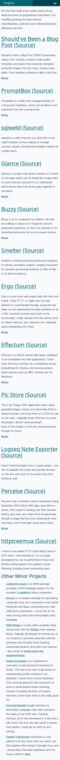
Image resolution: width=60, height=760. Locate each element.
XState (34, 629)
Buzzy (8, 209)
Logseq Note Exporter (29, 449)
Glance (10, 163)
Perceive (12, 491)
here (27, 754)
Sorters (10, 598)
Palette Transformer (18, 736)
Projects (9, 3)
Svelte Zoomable (16, 661)
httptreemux (17, 541)
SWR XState (13, 625)
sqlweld (11, 127)
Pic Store (12, 395)
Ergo (7, 286)
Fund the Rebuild (16, 705)
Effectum (12, 345)
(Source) (24, 45)
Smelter (11, 250)
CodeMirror (24, 592)
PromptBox (15, 90)
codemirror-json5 (16, 583)
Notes (4, 78)
